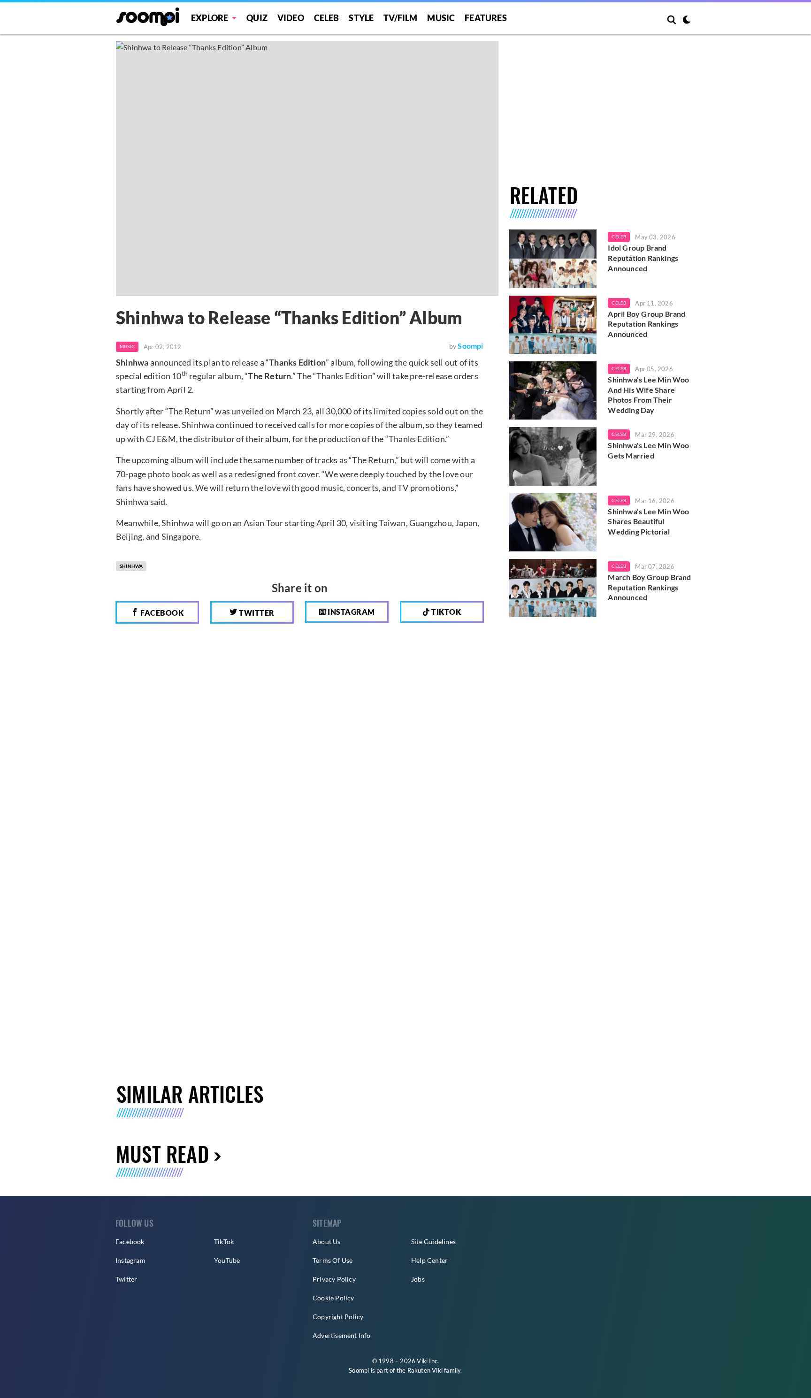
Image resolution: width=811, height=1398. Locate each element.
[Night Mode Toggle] (687, 21)
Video (290, 18)
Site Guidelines (433, 1241)
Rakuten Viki (425, 1370)
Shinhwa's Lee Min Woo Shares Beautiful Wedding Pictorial (648, 521)
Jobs (418, 1279)
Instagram (350, 611)
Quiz (257, 18)
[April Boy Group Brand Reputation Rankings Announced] (553, 325)
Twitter (256, 612)
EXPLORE (209, 18)
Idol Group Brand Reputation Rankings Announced (643, 257)
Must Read (162, 1153)
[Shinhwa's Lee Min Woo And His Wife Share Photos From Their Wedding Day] (553, 390)
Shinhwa (131, 566)
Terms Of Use (332, 1260)
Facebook (161, 612)
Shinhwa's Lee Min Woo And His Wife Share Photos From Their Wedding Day (648, 394)
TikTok (224, 1241)
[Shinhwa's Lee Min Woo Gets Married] (553, 456)
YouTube (227, 1260)
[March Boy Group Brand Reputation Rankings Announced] (553, 588)
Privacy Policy (334, 1279)
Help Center (429, 1260)
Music (441, 18)
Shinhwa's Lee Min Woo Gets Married (648, 450)
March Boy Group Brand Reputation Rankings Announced (649, 587)
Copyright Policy (338, 1317)
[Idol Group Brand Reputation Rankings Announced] (553, 258)
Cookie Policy (333, 1298)
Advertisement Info (342, 1335)
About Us (327, 1241)
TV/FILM (400, 18)
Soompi (470, 345)
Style (361, 18)
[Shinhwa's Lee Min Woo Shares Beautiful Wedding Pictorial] (553, 522)
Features (486, 18)
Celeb (326, 18)
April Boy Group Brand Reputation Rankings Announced (646, 323)
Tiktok (445, 611)
